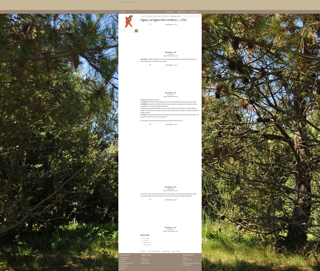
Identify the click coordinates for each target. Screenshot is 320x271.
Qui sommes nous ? (124, 257)
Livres (184, 261)
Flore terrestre (166, 16)
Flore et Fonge (146, 238)
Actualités (122, 269)
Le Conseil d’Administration (126, 263)
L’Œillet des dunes (187, 259)
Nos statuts (122, 261)
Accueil (123, 12)
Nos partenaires (123, 265)
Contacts (143, 251)
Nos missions (123, 259)
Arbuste (146, 240)
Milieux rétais (181, 12)
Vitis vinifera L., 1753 (175, 16)
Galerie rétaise (144, 259)
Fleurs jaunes (147, 245)
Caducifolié (147, 242)
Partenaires (166, 251)
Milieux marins (144, 261)
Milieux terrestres (157, 16)
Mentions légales (154, 251)
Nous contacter (123, 267)
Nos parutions (193, 12)
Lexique (143, 257)
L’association (169, 12)
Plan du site (176, 251)
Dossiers (185, 257)
